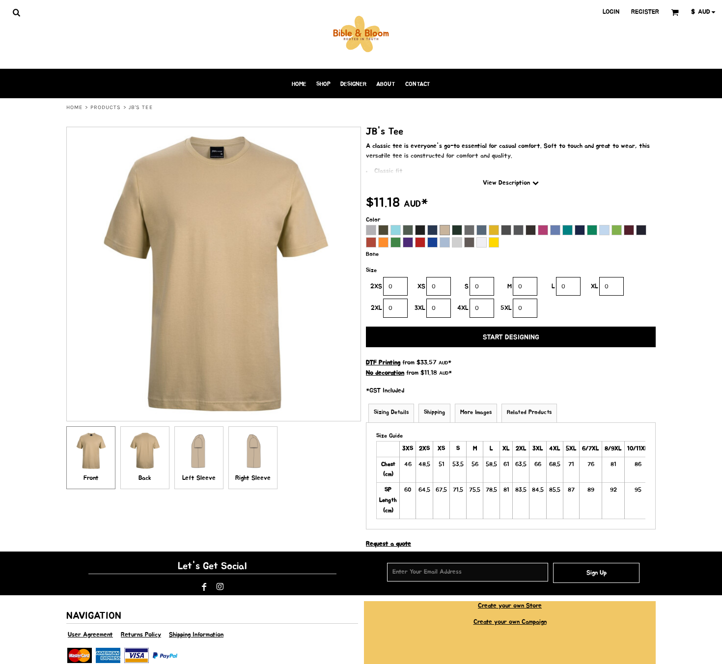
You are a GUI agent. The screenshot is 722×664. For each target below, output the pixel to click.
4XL (463, 308)
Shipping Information (196, 635)
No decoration (385, 373)
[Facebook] (204, 587)
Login (611, 12)
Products (105, 107)
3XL (420, 308)
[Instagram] (220, 587)
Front (91, 478)
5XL (506, 308)
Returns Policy (141, 635)
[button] (16, 12)
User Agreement (90, 635)
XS (421, 286)
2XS (376, 286)
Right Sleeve (253, 478)
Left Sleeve (199, 478)
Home (74, 107)
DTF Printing (383, 363)
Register (645, 12)
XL (594, 286)
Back (145, 478)
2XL (376, 308)
